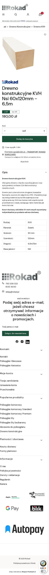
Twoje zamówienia (9, 380)
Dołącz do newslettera (15, 333)
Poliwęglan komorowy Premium (15, 413)
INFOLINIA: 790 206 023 (11, 21)
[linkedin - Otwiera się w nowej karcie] (28, 342)
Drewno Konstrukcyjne (19, 26)
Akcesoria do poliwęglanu (12, 427)
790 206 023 (12, 283)
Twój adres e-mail (10, 327)
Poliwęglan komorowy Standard (15, 409)
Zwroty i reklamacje (10, 475)
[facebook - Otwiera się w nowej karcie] (17, 342)
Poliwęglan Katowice (10, 365)
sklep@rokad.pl (32, 21)
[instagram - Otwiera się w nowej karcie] (22, 342)
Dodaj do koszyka (24, 139)
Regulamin (5, 479)
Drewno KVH (39, 26)
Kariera (3, 484)
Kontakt (4, 356)
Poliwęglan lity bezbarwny (13, 422)
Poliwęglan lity (7, 418)
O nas (3, 466)
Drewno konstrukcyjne (11, 431)
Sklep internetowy (21, 572)
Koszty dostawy (8, 446)
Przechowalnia (7, 389)
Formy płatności (8, 451)
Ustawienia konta (8, 385)
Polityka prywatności (10, 470)
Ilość (4, 126)
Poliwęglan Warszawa (10, 361)
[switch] (43, 571)
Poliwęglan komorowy (11, 404)
